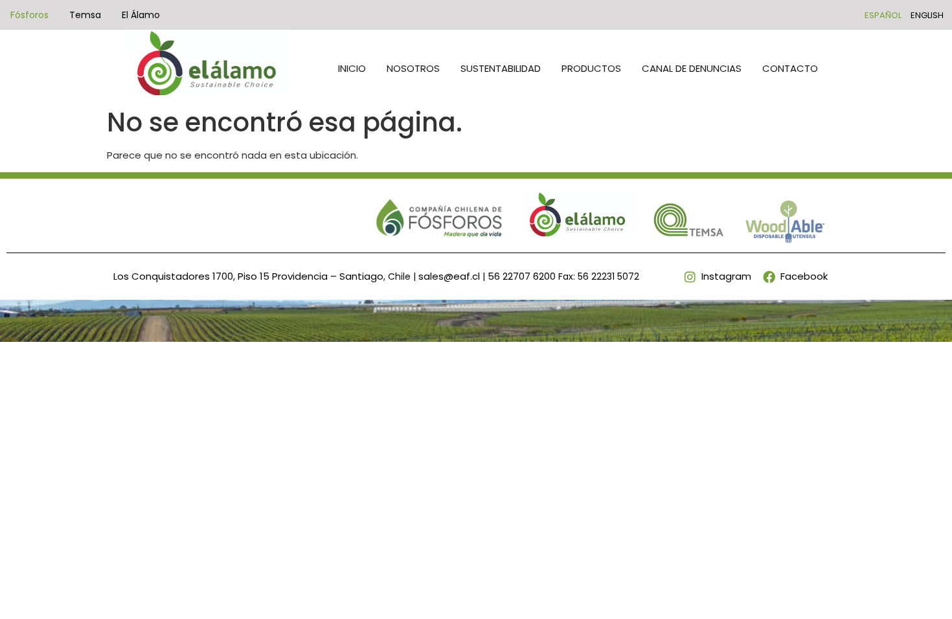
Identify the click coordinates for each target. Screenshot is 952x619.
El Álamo (141, 14)
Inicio (352, 68)
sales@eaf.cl (449, 276)
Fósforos (29, 14)
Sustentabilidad (500, 68)
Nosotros (413, 68)
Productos (591, 68)
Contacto (790, 68)
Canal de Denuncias (692, 68)
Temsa (85, 14)
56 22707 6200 (522, 276)
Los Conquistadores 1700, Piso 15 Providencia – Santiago (248, 276)
